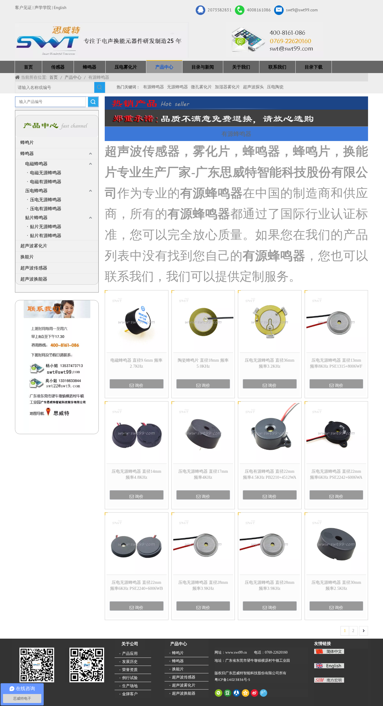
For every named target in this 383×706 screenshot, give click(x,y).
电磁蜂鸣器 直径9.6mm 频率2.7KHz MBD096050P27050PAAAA (136, 363)
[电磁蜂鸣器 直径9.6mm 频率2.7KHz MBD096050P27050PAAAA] (137, 321)
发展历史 (130, 661)
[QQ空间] (245, 693)
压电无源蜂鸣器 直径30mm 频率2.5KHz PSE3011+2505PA (336, 586)
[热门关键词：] (99, 87)
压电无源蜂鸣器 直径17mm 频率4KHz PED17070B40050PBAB (203, 475)
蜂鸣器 (89, 67)
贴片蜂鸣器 (36, 217)
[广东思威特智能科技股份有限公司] (274, 39)
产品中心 (164, 67)
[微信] (218, 693)
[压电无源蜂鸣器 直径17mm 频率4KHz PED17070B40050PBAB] (203, 433)
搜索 (93, 102)
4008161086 (259, 9)
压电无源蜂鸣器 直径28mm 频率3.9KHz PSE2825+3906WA (203, 586)
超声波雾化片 (33, 245)
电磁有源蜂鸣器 (45, 181)
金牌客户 (130, 694)
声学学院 (42, 7)
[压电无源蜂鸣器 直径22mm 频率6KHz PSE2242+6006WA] (336, 433)
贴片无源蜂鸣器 (45, 226)
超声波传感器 (33, 268)
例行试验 (130, 677)
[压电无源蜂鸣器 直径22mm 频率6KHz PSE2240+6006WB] (137, 543)
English (60, 7)
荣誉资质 (130, 669)
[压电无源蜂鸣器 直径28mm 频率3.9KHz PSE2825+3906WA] (203, 543)
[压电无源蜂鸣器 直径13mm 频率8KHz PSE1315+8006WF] (336, 321)
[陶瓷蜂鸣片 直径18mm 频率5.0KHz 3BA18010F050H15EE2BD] (203, 321)
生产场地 (130, 686)
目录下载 (314, 67)
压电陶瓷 (275, 87)
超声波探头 (253, 87)
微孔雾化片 (201, 87)
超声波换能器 (33, 279)
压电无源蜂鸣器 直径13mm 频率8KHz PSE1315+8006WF (336, 363)
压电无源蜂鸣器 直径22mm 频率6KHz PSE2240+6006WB (136, 585)
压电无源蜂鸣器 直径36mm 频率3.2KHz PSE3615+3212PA (269, 363)
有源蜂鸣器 (153, 87)
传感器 (58, 67)
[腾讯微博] (263, 693)
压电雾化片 (126, 67)
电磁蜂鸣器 (36, 163)
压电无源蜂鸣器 (45, 199)
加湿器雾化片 (227, 87)
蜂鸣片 (27, 142)
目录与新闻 (203, 67)
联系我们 (277, 67)
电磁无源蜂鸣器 (45, 172)
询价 (139, 385)
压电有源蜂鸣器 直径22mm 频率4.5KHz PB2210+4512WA (269, 474)
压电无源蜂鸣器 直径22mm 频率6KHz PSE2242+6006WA (336, 474)
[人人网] (236, 693)
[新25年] (102, 40)
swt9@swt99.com (302, 9)
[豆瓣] (227, 693)
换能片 (27, 256)
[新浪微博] (254, 693)
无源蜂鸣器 (177, 87)
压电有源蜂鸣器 (45, 208)
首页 (28, 67)
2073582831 (220, 9)
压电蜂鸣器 (36, 190)
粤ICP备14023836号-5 (232, 679)
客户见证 (23, 7)
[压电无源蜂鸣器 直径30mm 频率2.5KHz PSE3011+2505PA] (336, 543)
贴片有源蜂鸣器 (45, 235)
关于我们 (241, 67)
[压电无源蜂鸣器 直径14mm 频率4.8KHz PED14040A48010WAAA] (137, 433)
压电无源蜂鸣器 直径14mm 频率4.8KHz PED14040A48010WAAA (136, 475)
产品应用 (130, 653)
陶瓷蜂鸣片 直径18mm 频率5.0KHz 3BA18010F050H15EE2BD (203, 363)
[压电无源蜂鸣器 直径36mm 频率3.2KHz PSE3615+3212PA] (270, 321)
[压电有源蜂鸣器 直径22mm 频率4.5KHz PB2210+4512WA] (270, 433)
